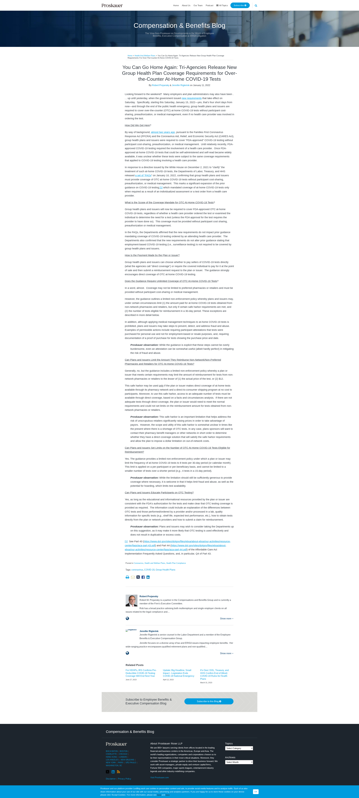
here (159, 795)
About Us (186, 5)
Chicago (123, 754)
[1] (161, 187)
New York (111, 763)
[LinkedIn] (113, 772)
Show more (226, 618)
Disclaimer (111, 779)
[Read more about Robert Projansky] (127, 618)
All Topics (223, 5)
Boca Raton (112, 751)
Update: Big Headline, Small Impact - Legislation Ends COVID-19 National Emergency (178, 673)
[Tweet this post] (138, 577)
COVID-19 (149, 570)
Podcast (209, 5)
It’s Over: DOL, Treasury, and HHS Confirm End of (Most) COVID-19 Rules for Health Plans (214, 674)
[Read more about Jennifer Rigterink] (127, 653)
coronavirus (137, 570)
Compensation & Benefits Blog (179, 25)
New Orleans (127, 760)
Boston (123, 751)
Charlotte (111, 754)
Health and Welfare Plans (145, 56)
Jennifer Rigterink (180, 85)
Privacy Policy (124, 779)
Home (176, 5)
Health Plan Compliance (176, 563)
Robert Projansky (160, 85)
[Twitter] (107, 772)
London (123, 757)
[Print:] (127, 577)
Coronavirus (138, 563)
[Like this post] (143, 577)
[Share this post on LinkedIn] (148, 577)
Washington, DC (114, 765)
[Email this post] (133, 577)
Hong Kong (111, 757)
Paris (120, 763)
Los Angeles (112, 760)
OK (255, 792)
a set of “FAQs (143, 175)
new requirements (192, 98)
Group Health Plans (165, 570)
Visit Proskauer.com (159, 777)
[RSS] (118, 772)
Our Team (198, 5)
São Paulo (131, 763)
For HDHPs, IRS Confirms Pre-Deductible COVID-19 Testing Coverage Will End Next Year (141, 673)
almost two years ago (163, 132)
